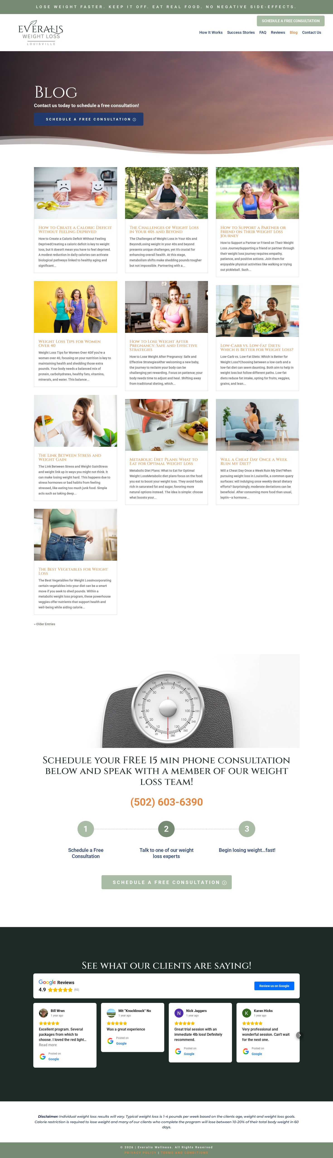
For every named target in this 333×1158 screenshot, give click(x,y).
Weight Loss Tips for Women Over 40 (70, 343)
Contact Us (311, 32)
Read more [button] (48, 1045)
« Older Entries (44, 624)
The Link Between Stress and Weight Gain (70, 457)
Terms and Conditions (184, 1152)
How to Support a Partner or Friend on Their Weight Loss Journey (253, 232)
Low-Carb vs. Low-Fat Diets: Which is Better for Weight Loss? (256, 348)
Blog (294, 32)
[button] (33, 1035)
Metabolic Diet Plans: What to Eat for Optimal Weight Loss (164, 461)
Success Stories (241, 32)
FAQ (262, 32)
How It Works (211, 32)
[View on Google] (43, 1013)
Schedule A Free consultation (291, 21)
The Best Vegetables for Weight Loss (73, 571)
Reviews (278, 32)
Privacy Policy (141, 1152)
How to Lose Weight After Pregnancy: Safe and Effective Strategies (163, 346)
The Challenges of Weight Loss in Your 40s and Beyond (164, 230)
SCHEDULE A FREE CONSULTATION (88, 119)
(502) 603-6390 (166, 802)
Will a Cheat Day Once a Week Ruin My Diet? (253, 461)
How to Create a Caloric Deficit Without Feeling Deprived (75, 230)
